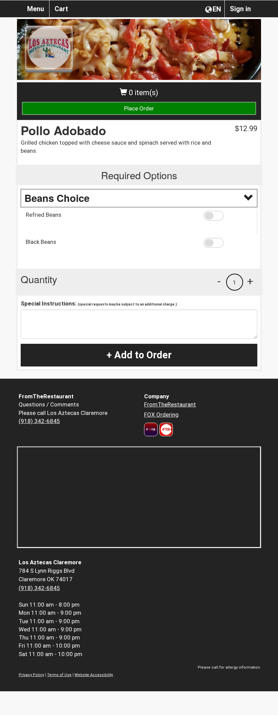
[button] (227, 216)
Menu (35, 9)
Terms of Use (59, 675)
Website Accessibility (94, 675)
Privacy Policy (31, 675)
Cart (61, 9)
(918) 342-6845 (39, 421)
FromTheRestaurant (170, 404)
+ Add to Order (139, 355)
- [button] (219, 281)
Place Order (139, 108)
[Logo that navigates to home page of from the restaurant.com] (151, 429)
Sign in (240, 9)
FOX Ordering (161, 414)
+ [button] (250, 281)
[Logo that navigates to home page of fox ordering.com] (165, 429)
